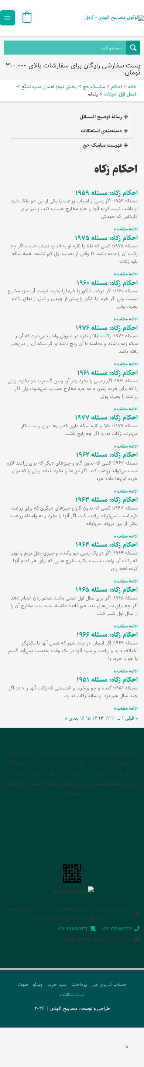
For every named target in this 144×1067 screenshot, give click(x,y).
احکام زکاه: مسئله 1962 (107, 455)
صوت (23, 984)
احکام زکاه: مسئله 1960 (107, 283)
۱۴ (94, 718)
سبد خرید (56, 984)
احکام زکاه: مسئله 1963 (106, 500)
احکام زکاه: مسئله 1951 (107, 680)
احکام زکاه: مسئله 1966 (107, 635)
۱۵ (88, 718)
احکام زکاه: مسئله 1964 (107, 545)
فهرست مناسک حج (102, 145)
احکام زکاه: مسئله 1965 (107, 590)
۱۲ (107, 718)
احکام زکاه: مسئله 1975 (106, 238)
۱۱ (113, 718)
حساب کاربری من (109, 984)
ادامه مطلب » (126, 229)
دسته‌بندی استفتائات (101, 131)
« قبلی (131, 718)
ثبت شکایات (72, 995)
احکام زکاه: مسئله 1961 (107, 373)
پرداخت (79, 984)
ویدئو (37, 984)
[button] (71, 117)
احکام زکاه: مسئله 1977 (106, 418)
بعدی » (72, 718)
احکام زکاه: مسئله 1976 (107, 328)
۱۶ (82, 718)
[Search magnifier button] (133, 48)
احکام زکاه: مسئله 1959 (106, 193)
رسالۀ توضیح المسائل (101, 117)
